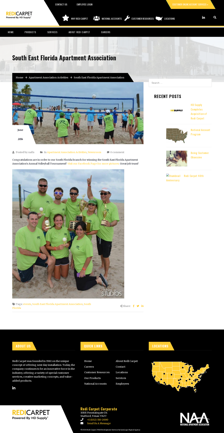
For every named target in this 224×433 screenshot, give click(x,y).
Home (11, 32)
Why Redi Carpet (79, 18)
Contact (120, 366)
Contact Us (61, 4)
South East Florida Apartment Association (57, 304)
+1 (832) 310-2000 (97, 419)
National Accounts (112, 18)
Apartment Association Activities (48, 77)
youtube (208, 17)
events (27, 304)
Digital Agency (134, 430)
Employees (122, 383)
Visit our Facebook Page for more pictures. (93, 163)
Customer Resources (142, 18)
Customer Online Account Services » (190, 4)
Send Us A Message (99, 423)
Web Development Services (107, 430)
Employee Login (84, 4)
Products (30, 32)
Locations (169, 18)
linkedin (203, 17)
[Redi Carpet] (22, 13)
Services (52, 32)
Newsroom (94, 152)
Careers (105, 32)
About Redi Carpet (79, 32)
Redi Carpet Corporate (98, 408)
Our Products (92, 378)
